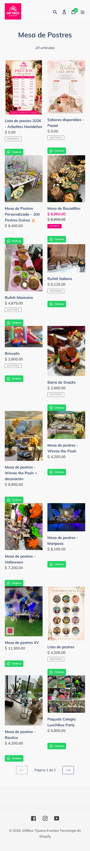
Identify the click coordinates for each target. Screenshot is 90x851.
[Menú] (82, 11)
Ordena (16, 152)
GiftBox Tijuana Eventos (41, 830)
